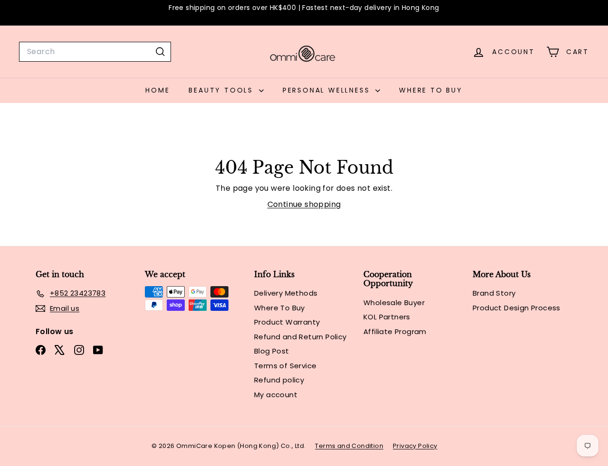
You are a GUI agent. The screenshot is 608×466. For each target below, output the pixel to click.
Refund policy (279, 380)
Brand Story (494, 293)
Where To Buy (431, 90)
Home (157, 90)
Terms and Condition (349, 445)
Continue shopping (304, 204)
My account (275, 395)
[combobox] (95, 52)
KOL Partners (386, 317)
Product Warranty (287, 322)
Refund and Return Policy (300, 337)
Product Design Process (516, 308)
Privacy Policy (415, 445)
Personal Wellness (328, 90)
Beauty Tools (222, 90)
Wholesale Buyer (394, 303)
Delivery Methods (285, 293)
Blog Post (271, 351)
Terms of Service (285, 366)
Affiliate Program (395, 331)
